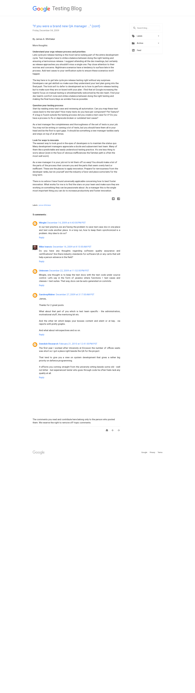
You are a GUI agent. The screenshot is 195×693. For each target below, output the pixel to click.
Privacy (152, 452)
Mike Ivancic (45, 246)
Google (144, 452)
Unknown (44, 270)
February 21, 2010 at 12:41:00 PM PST (78, 343)
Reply (41, 237)
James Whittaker (44, 205)
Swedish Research (48, 343)
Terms (160, 452)
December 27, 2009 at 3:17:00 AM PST (75, 294)
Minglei (43, 222)
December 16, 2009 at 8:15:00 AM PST (72, 246)
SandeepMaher (47, 294)
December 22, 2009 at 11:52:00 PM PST (69, 270)
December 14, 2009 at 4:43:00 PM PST (66, 222)
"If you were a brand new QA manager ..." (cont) (66, 26)
